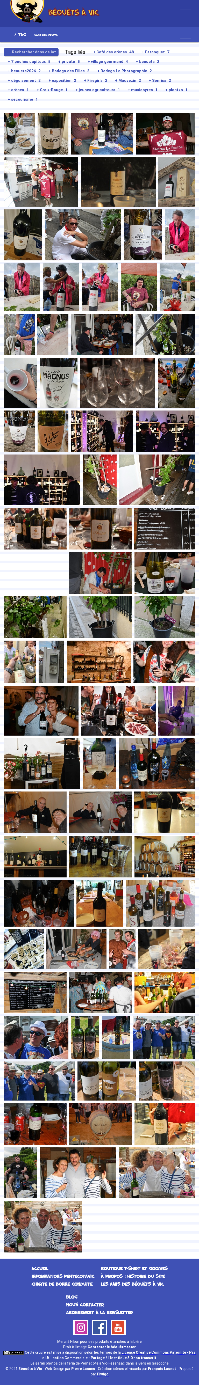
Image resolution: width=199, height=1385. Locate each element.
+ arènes (18, 89)
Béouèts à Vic (30, 1369)
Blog (71, 1297)
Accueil (10, 34)
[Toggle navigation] (185, 13)
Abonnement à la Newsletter (99, 1312)
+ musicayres (143, 89)
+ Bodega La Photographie (124, 71)
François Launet (162, 1369)
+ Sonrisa (160, 80)
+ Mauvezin (128, 80)
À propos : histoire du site (133, 1276)
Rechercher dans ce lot (33, 52)
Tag (22, 34)
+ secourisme (23, 99)
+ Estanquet (155, 52)
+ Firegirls (95, 80)
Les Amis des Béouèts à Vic (132, 1284)
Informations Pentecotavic (63, 1276)
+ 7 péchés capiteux (29, 61)
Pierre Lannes (83, 1369)
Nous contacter (85, 1304)
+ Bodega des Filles (68, 71)
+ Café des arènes (113, 52)
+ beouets (147, 61)
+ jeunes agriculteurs (97, 89)
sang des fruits (46, 35)
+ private (69, 61)
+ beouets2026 (24, 71)
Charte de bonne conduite (62, 1284)
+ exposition (62, 80)
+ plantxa (176, 89)
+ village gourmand (108, 61)
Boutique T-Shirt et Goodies (134, 1268)
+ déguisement (24, 80)
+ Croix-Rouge (52, 89)
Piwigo (103, 1374)
